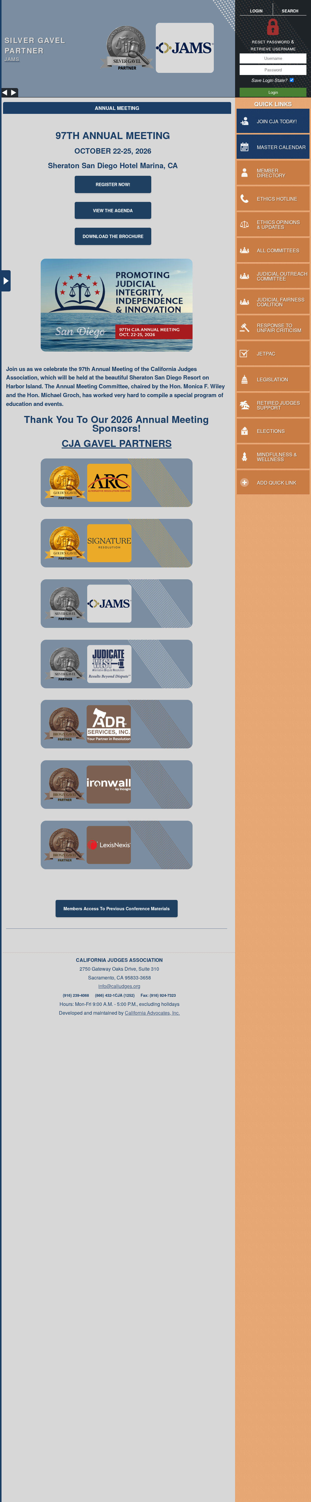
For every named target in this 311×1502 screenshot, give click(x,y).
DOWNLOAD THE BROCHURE (113, 236)
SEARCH (290, 11)
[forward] (13, 92)
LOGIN (256, 11)
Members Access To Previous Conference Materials (116, 908)
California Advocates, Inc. (152, 1012)
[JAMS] (156, 48)
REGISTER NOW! (113, 184)
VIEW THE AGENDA (113, 210)
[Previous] (4, 92)
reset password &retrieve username (273, 45)
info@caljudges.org (119, 986)
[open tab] (6, 280)
